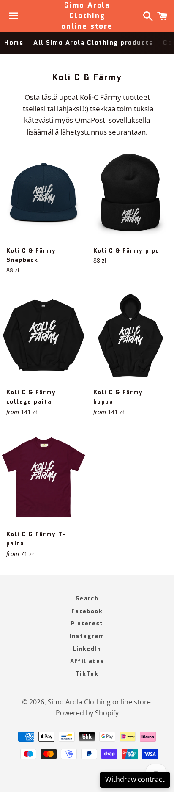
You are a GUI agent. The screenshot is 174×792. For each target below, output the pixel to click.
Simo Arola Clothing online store (87, 16)
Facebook (87, 611)
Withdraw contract (135, 779)
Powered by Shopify (87, 713)
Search (87, 598)
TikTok (87, 673)
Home (13, 42)
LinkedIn (87, 648)
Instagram (87, 636)
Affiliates (87, 661)
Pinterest (87, 623)
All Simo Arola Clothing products (93, 42)
